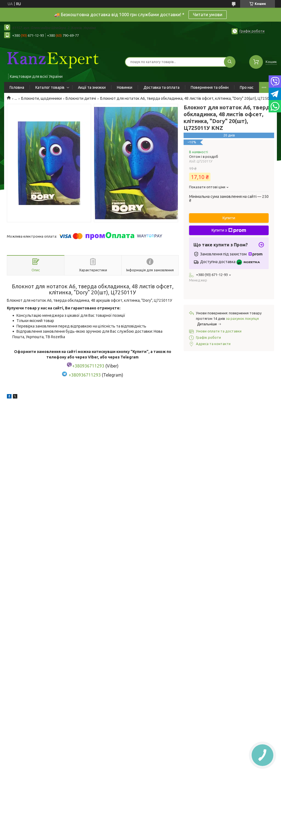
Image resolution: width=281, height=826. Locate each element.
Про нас (247, 87)
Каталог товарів (49, 87)
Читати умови (207, 14)
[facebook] (9, 397)
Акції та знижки (92, 87)
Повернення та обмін (210, 87)
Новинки (124, 87)
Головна (17, 87)
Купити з (219, 230)
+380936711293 (85, 374)
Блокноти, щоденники (41, 98)
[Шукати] (229, 62)
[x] (15, 397)
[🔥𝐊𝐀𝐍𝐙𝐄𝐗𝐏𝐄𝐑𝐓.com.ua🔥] (52, 58)
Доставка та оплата (161, 87)
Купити (229, 218)
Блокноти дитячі (81, 98)
